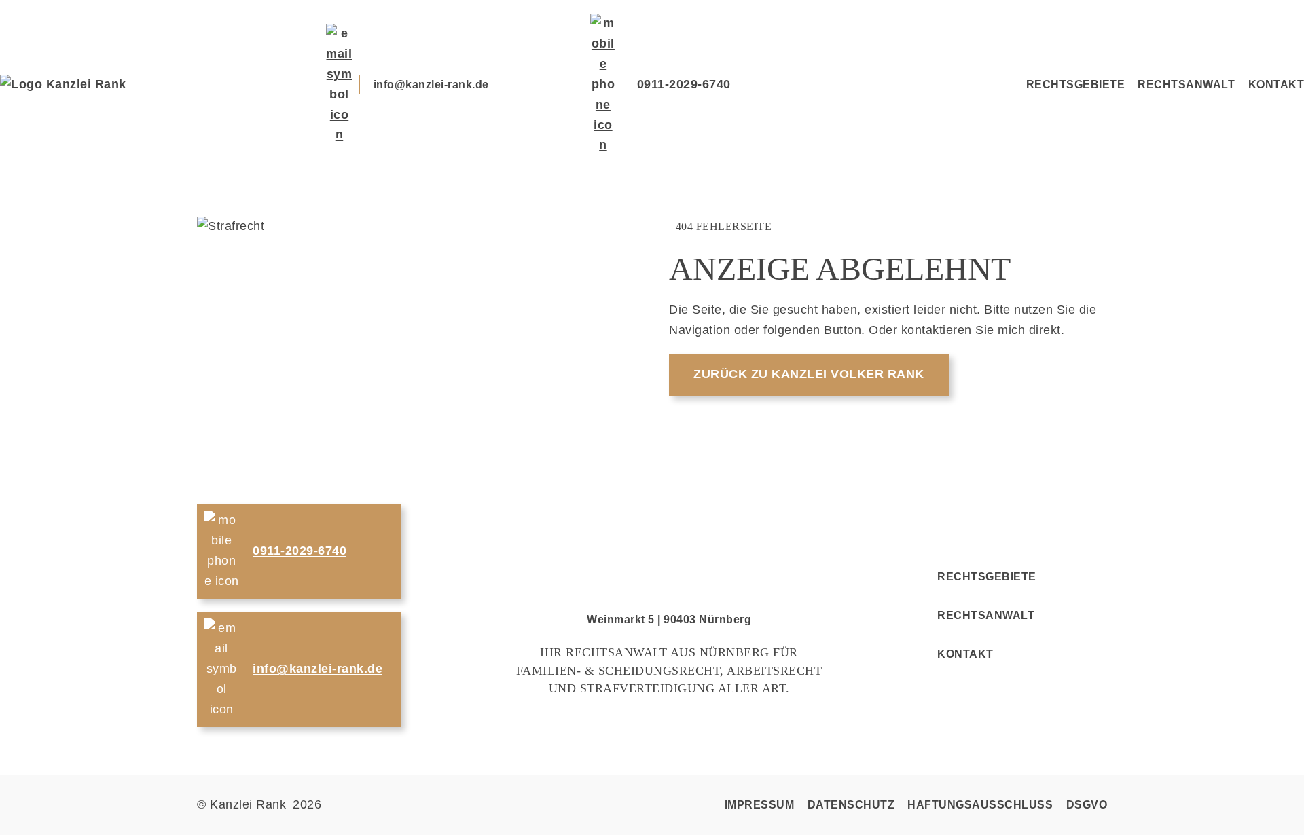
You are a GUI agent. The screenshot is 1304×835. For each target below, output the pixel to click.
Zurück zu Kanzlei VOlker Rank (808, 374)
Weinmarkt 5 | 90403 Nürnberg (669, 619)
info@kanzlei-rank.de (431, 84)
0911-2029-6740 (684, 84)
